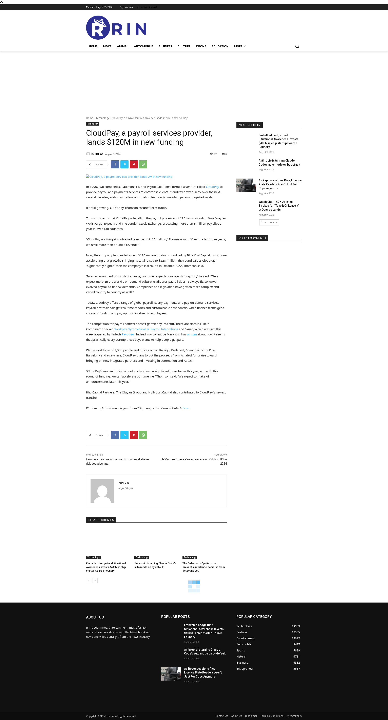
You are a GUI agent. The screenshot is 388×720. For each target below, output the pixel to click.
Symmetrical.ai (138, 329)
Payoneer (128, 334)
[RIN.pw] (88, 154)
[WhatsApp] (143, 164)
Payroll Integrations (164, 329)
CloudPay (212, 187)
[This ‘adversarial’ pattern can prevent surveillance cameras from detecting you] (204, 543)
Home (89, 118)
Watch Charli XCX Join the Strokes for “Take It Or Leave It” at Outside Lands (279, 205)
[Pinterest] (134, 164)
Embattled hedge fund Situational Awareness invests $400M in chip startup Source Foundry (106, 567)
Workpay (120, 329)
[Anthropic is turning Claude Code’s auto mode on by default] (156, 543)
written (192, 334)
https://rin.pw (125, 488)
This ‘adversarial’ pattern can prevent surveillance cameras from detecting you (203, 567)
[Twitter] (124, 164)
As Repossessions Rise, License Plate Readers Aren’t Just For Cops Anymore (280, 184)
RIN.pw (99, 153)
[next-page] (95, 580)
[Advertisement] (194, 81)
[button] (297, 46)
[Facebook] (115, 164)
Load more (267, 222)
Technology (102, 118)
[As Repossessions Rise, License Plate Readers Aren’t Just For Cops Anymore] (246, 185)
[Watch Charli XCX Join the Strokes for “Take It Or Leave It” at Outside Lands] (246, 207)
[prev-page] (88, 580)
